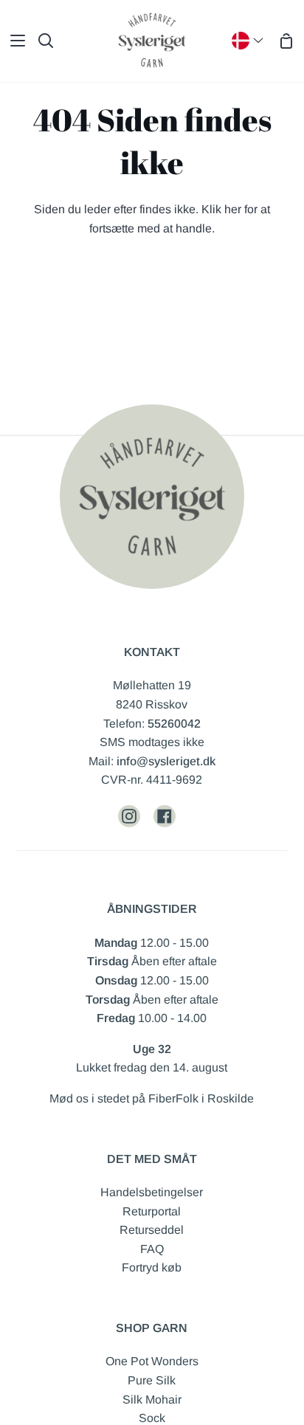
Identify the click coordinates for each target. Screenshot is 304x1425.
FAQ (152, 1249)
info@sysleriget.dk (166, 761)
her (232, 209)
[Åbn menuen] (13, 40)
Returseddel (152, 1230)
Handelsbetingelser (151, 1192)
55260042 (174, 723)
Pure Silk (152, 1380)
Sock (152, 1418)
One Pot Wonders (152, 1361)
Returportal (151, 1211)
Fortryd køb (152, 1267)
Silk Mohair (152, 1399)
